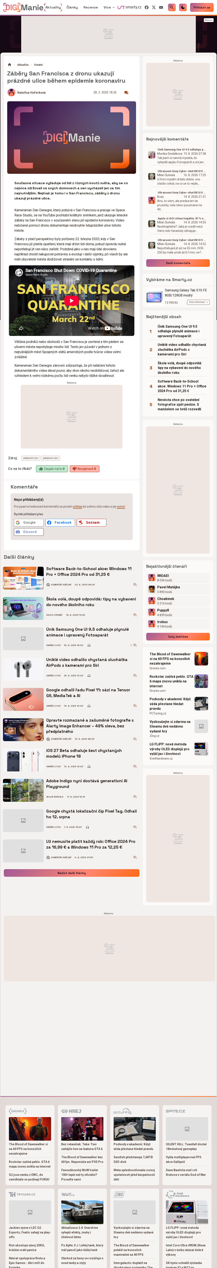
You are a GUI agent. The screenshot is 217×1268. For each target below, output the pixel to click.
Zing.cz (154, 736)
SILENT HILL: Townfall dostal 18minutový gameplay (186, 1147)
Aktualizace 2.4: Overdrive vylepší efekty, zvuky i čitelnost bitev (79, 1232)
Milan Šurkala (54, 797)
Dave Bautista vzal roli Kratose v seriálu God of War (186, 1172)
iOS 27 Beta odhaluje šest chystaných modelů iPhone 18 (84, 753)
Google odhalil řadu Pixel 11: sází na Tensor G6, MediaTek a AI (88, 692)
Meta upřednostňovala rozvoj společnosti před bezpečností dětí (134, 1174)
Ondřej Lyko (53, 645)
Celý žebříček (178, 637)
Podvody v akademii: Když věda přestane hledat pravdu (170, 704)
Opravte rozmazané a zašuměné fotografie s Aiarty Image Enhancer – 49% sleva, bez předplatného (90, 726)
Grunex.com (158, 668)
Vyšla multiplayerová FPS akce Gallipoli (183, 1159)
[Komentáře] (126, 93)
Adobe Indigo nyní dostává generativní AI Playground (86, 783)
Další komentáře (178, 263)
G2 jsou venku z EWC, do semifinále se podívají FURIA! (29, 1177)
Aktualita (22, 64)
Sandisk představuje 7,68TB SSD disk (133, 1159)
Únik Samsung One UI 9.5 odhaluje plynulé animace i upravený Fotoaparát (87, 632)
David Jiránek (54, 615)
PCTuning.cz (158, 713)
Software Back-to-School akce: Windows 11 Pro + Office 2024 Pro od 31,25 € (89, 571)
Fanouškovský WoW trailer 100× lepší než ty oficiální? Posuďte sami (79, 1174)
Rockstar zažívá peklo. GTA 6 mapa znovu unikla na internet (171, 681)
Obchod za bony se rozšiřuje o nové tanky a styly (82, 1261)
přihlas (77, 506)
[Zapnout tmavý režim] (183, 7)
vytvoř (121, 506)
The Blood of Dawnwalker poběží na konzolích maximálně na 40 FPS (131, 1250)
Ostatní (38, 64)
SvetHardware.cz (161, 758)
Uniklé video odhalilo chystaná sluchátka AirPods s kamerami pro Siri (87, 662)
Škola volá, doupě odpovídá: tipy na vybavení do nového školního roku (91, 601)
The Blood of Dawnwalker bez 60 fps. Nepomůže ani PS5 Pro (82, 1159)
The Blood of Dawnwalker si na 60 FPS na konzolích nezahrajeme (170, 659)
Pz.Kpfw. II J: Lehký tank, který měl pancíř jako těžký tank (82, 1248)
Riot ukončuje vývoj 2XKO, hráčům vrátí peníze (27, 1248)
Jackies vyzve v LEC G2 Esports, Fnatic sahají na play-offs (30, 1232)
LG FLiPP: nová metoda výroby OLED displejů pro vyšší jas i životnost (169, 749)
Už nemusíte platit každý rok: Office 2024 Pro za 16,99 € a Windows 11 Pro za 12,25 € (90, 844)
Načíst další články (72, 873)
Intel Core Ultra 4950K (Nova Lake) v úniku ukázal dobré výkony (186, 1250)
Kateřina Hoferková (31, 93)
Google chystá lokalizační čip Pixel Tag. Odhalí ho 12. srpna (91, 814)
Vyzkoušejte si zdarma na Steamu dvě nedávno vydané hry (170, 726)
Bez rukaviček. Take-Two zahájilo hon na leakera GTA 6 (82, 1147)
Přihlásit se (201, 7)
